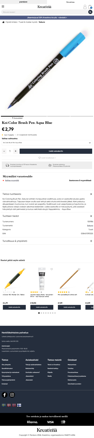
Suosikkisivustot (7, 368)
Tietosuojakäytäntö (8, 380)
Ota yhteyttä (6, 364)
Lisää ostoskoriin (56, 151)
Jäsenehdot (30, 376)
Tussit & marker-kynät (28, 22)
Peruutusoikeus (73, 372)
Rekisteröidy (30, 368)
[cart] (90, 7)
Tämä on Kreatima (54, 364)
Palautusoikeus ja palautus (77, 376)
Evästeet (5, 384)
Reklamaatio (72, 380)
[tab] (12, 116)
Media (50, 376)
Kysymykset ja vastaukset (10, 372)
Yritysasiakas (6, 376)
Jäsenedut (29, 380)
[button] (4, 151)
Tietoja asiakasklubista (33, 364)
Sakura (42, 22)
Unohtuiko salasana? (33, 372)
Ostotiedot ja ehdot (74, 384)
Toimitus (70, 368)
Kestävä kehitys (53, 368)
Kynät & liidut (11, 22)
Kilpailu (50, 372)
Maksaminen (72, 364)
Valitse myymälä (12, 180)
